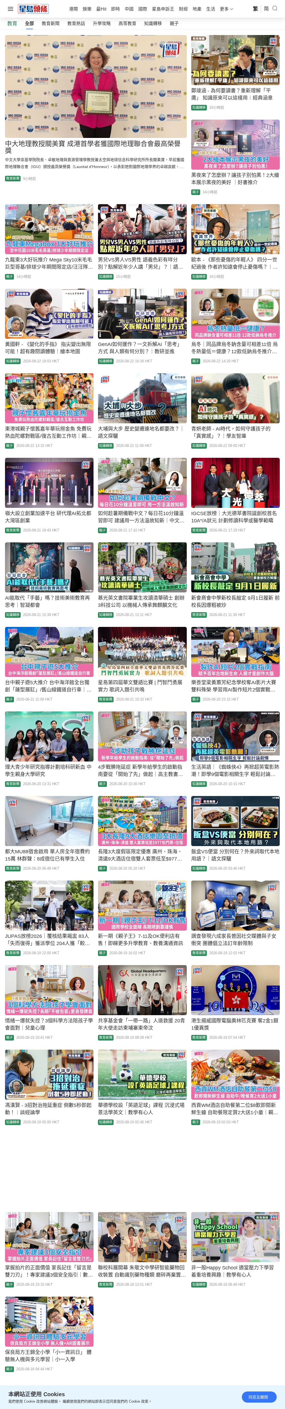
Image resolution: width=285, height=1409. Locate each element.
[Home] (33, 8)
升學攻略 (102, 23)
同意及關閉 (258, 1397)
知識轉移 (153, 23)
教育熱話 (76, 23)
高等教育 (127, 23)
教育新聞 (51, 23)
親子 (174, 23)
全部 (29, 23)
